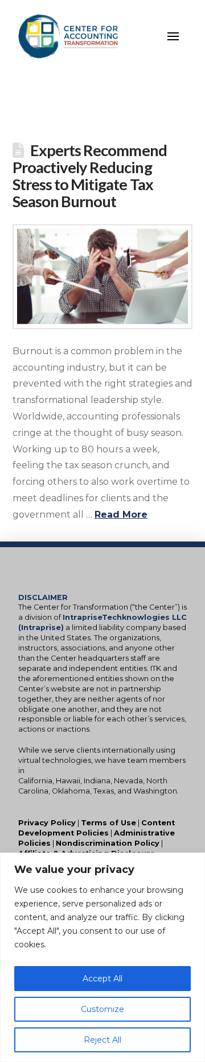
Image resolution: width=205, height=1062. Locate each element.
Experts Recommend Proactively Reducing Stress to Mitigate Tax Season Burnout (90, 176)
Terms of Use (108, 822)
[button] (173, 36)
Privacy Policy (47, 822)
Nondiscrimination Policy (107, 843)
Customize (102, 1009)
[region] (102, 957)
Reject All (102, 1040)
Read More (121, 514)
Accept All (102, 978)
